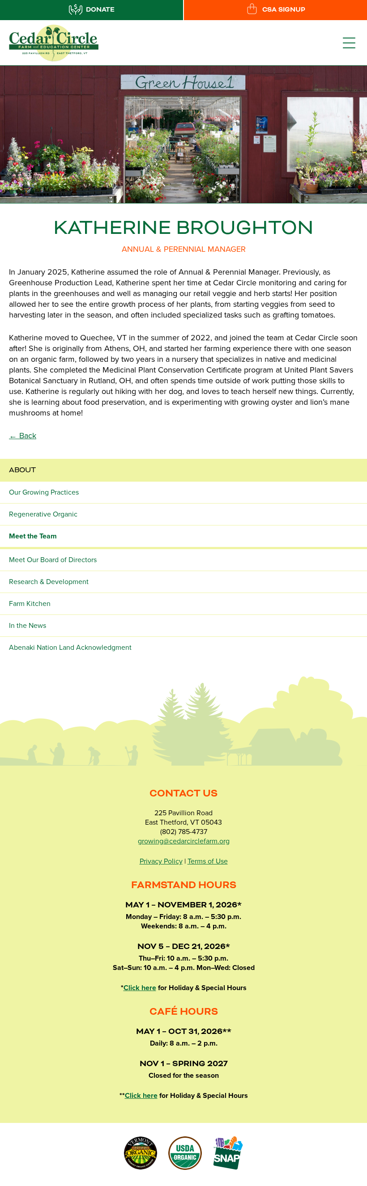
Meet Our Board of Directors (53, 559)
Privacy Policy (161, 861)
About (22, 470)
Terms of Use (208, 861)
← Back (22, 436)
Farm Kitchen (30, 603)
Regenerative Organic (43, 514)
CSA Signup (283, 9)
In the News (27, 625)
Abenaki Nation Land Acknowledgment (70, 647)
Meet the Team (33, 536)
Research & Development (49, 581)
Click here (140, 987)
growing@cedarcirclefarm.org (184, 841)
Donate (100, 9)
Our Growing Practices (44, 492)
